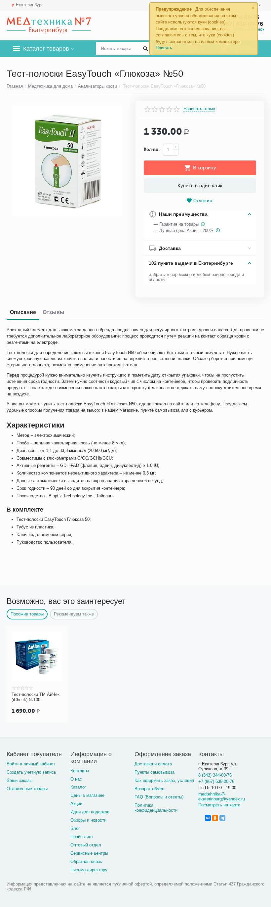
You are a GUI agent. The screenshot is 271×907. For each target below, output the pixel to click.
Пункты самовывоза (154, 772)
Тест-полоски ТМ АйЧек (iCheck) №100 (35, 697)
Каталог (78, 787)
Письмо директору (88, 869)
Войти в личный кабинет (31, 763)
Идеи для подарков (89, 811)
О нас (76, 779)
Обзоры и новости (88, 820)
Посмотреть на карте (219, 804)
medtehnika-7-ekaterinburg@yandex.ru (221, 796)
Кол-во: (152, 149)
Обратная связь (86, 861)
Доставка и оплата (153, 763)
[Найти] (145, 48)
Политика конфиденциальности (156, 808)
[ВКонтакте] (208, 818)
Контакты (79, 770)
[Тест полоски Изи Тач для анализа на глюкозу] (67, 161)
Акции (76, 803)
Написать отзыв (199, 109)
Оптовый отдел (85, 844)
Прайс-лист (81, 836)
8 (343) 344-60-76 (215, 775)
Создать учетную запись (31, 772)
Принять (164, 47)
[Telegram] (222, 818)
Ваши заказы (19, 780)
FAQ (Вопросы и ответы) (159, 796)
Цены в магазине (87, 795)
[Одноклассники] (215, 818)
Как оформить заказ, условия (164, 780)
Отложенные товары (27, 788)
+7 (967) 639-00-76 (216, 781)
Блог (75, 828)
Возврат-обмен (149, 788)
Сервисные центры (89, 853)
